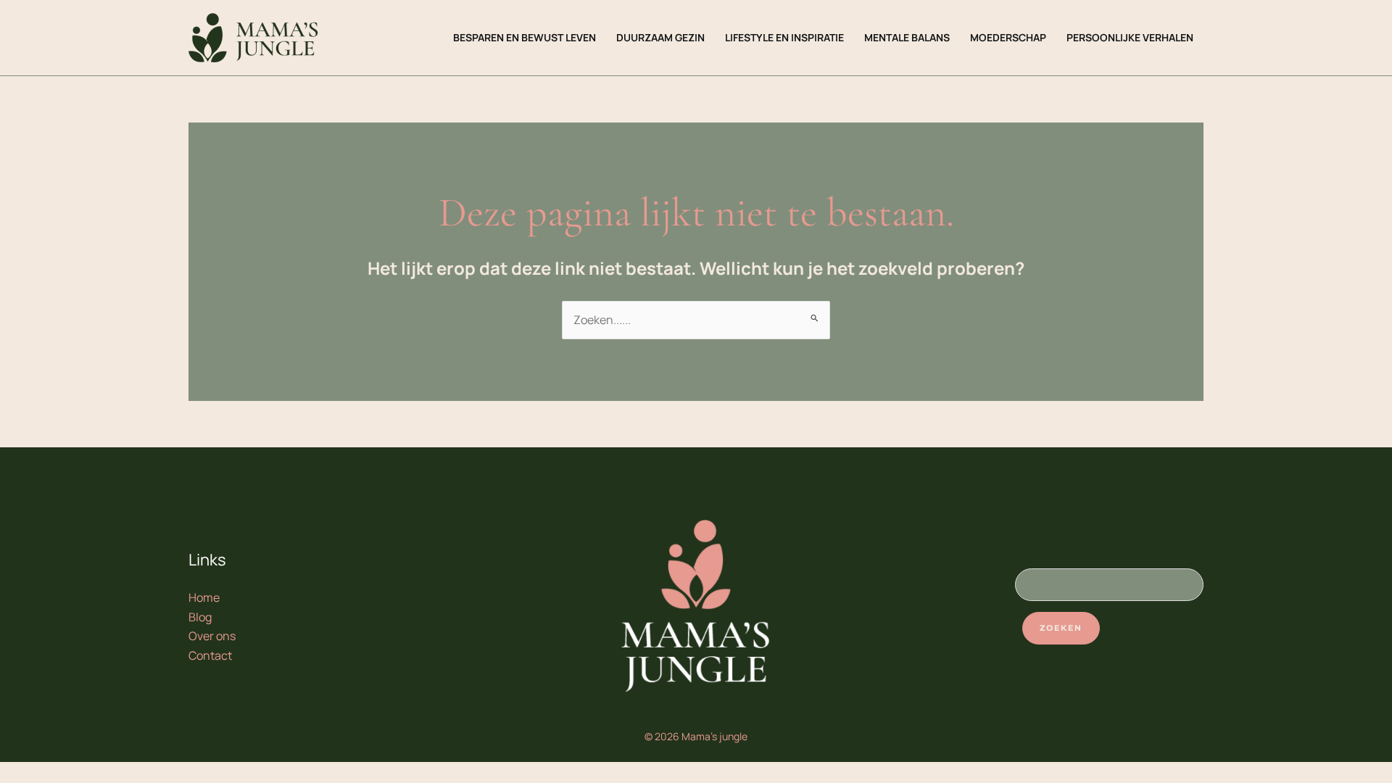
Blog (200, 617)
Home (204, 597)
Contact (210, 655)
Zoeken (1061, 628)
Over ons (212, 636)
